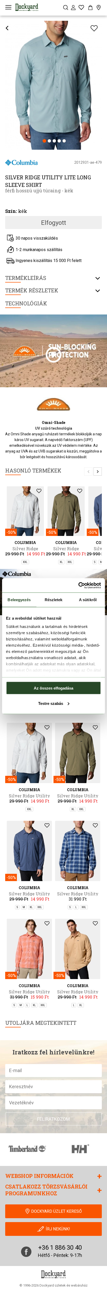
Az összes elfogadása (53, 688)
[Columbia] (21, 162)
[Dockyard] (26, 7)
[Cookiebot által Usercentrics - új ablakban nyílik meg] (78, 585)
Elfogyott (53, 222)
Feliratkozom (53, 1119)
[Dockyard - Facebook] (26, 1252)
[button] (44, 141)
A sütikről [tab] (88, 600)
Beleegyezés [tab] (19, 600)
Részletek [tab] (54, 600)
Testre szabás (50, 703)
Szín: (11, 211)
